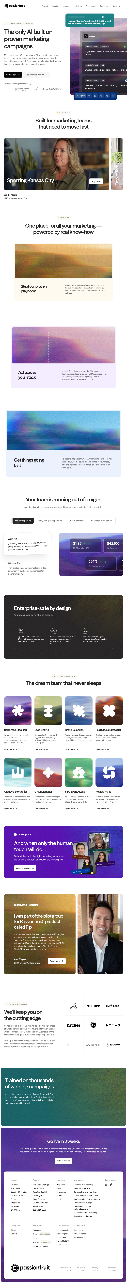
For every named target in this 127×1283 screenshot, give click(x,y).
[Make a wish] (105, 1109)
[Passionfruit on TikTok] (111, 1184)
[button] (45, 6)
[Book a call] (13, 75)
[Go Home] (14, 6)
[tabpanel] (63, 556)
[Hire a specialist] (25, 868)
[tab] (23, 521)
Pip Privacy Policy (81, 1269)
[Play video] (96, 181)
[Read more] (57, 961)
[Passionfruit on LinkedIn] (106, 1184)
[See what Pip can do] (36, 75)
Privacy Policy (95, 1269)
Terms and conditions (112, 1269)
